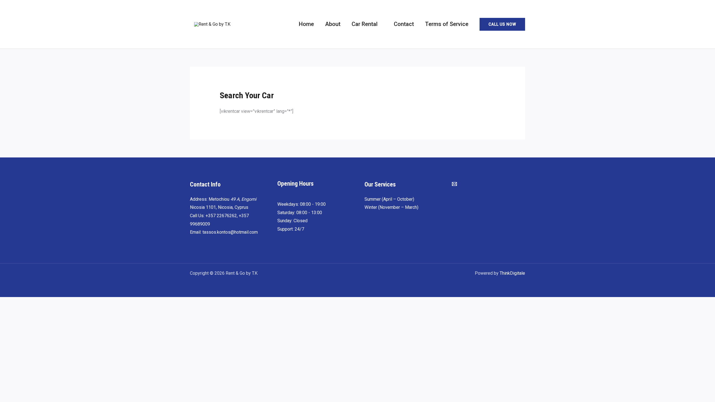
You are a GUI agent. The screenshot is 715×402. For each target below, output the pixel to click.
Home (306, 24)
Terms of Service (446, 24)
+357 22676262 (221, 215)
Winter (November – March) (391, 207)
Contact (404, 24)
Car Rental (365, 24)
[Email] (454, 183)
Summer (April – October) (389, 199)
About (332, 24)
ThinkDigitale (512, 273)
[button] (502, 24)
